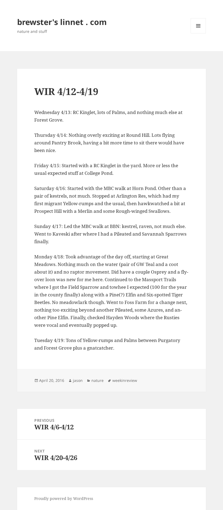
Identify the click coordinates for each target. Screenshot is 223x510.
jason (78, 380)
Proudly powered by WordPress (63, 498)
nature (97, 380)
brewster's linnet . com (62, 22)
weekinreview (124, 380)
